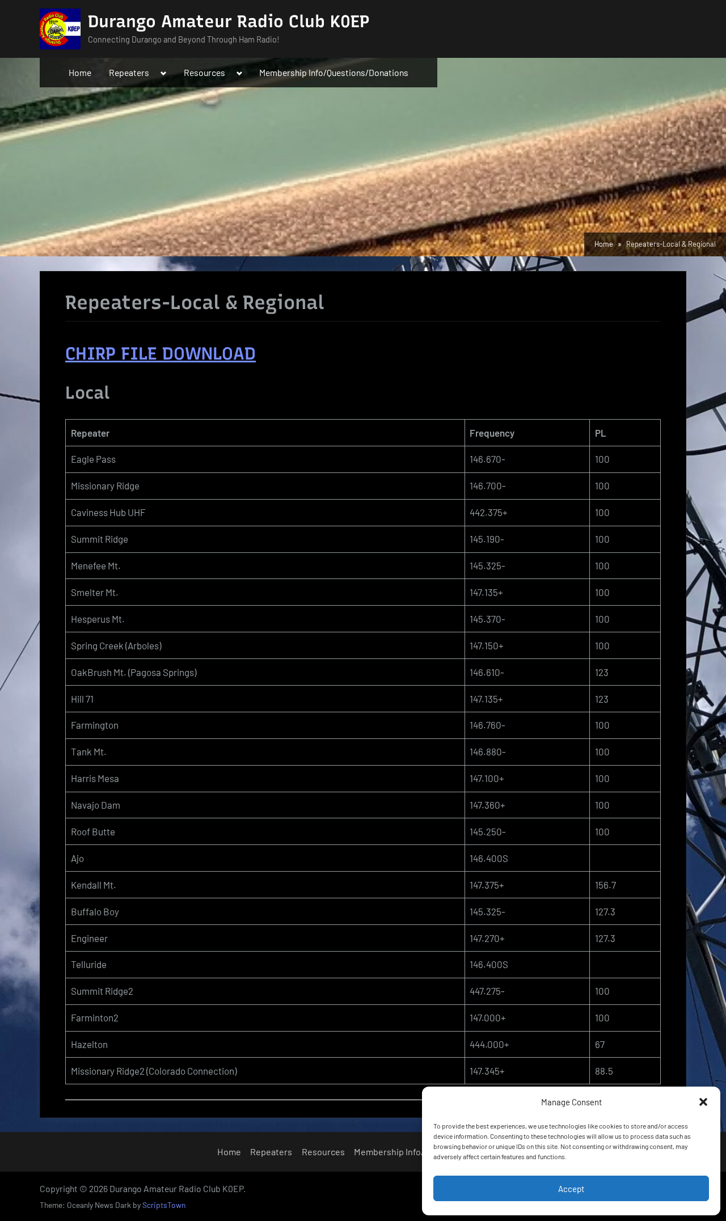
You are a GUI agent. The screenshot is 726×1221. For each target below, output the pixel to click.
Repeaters (129, 72)
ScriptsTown (163, 1205)
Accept (571, 1189)
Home (80, 72)
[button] (703, 1102)
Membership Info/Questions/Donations (333, 72)
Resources (204, 72)
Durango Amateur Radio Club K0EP (229, 21)
